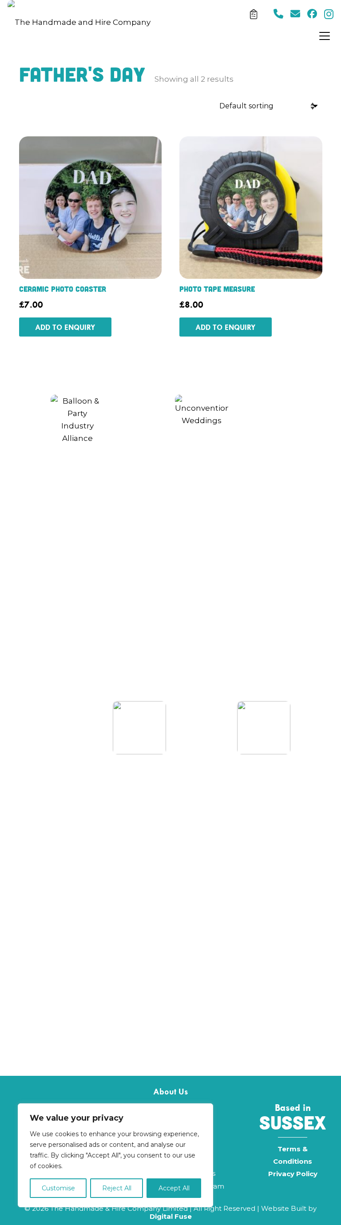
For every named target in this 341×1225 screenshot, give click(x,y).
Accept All (174, 1188)
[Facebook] (312, 14)
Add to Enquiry (65, 327)
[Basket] (253, 14)
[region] (115, 1155)
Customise (58, 1188)
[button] (326, 36)
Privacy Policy (292, 1173)
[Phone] (278, 14)
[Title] (295, 14)
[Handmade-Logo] (79, 22)
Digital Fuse (171, 1216)
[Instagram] (328, 14)
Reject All (116, 1188)
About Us (170, 1091)
